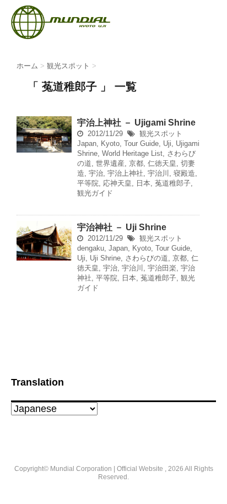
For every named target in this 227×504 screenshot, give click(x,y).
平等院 (88, 183)
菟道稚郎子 (173, 183)
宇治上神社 (125, 173)
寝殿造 (184, 173)
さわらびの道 (146, 258)
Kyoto (110, 143)
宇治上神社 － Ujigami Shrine (136, 122)
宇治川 (158, 173)
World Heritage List (132, 153)
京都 (136, 163)
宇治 (96, 173)
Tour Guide (141, 143)
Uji (167, 143)
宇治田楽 (162, 268)
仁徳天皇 (162, 163)
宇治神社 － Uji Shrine (121, 227)
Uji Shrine (105, 258)
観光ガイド (95, 193)
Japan (86, 143)
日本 (143, 183)
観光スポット (160, 133)
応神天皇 (117, 183)
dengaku (90, 248)
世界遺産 (110, 163)
